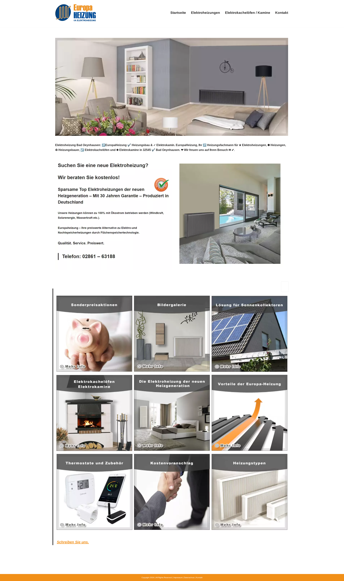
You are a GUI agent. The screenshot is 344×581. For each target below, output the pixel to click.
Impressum (177, 577)
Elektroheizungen (205, 13)
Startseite (178, 13)
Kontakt (281, 13)
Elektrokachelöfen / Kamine (247, 13)
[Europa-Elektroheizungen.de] (75, 12)
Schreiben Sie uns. (73, 542)
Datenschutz (189, 577)
